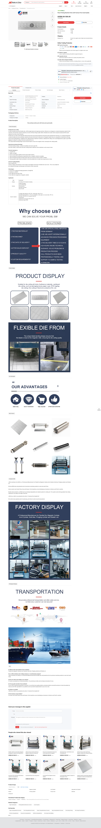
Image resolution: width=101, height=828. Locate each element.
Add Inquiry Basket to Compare (32, 49)
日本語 (63, 820)
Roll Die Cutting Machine (37, 813)
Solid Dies (73, 791)
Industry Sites (58, 819)
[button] (68, 90)
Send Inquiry (66, 22)
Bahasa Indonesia (83, 820)
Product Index (71, 819)
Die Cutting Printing (69, 810)
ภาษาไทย (69, 820)
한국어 (60, 820)
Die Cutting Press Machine (80, 810)
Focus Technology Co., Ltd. (43, 823)
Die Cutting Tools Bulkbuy (48, 813)
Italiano (44, 820)
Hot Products (22, 819)
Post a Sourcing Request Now (41, 727)
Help (72, 6)
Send (17, 727)
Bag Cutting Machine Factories (57, 810)
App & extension (78, 6)
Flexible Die (10, 789)
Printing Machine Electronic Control (25, 804)
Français (35, 820)
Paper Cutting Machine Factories (15, 810)
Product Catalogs (25, 787)
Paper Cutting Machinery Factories (43, 810)
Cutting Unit (10, 793)
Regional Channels (64, 819)
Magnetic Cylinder (32, 789)
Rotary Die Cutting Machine (26, 813)
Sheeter (9, 791)
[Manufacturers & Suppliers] (14, 2)
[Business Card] (90, 93)
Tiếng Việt (77, 820)
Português (31, 820)
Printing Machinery (23, 8)
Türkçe (73, 820)
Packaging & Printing (15, 8)
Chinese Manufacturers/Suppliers (36, 819)
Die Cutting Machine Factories (29, 810)
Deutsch (48, 820)
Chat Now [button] (85, 22)
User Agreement (57, 823)
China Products (27, 819)
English (23, 820)
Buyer (66, 6)
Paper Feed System (12, 804)
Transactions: (75, 74)
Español (27, 820)
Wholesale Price (52, 819)
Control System (37, 804)
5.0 (78, 89)
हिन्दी (66, 820)
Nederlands (53, 820)
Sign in (91, 3)
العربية (57, 820)
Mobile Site (76, 819)
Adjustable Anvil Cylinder (76, 789)
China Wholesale (45, 819)
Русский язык (40, 820)
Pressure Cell (52, 791)
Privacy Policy (68, 823)
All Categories (12, 6)
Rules (92, 6)
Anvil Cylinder (52, 789)
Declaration (62, 823)
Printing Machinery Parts (31, 8)
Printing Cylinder (32, 791)
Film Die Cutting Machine (13, 813)
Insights (80, 819)
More (9, 815)
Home (9, 8)
